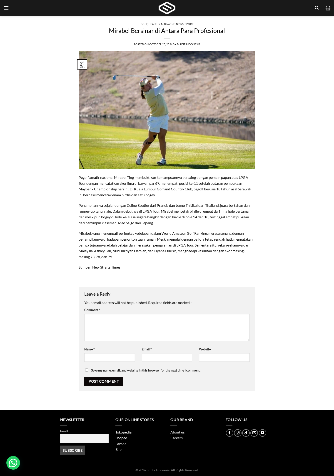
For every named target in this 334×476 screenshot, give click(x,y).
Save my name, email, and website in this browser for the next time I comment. (145, 370)
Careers (176, 438)
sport (189, 23)
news (180, 23)
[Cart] (328, 8)
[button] (13, 463)
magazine (168, 23)
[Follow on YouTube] (262, 433)
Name (89, 349)
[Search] (317, 7)
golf (144, 23)
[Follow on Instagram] (238, 433)
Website (205, 349)
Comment (92, 310)
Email (147, 349)
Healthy (154, 23)
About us (177, 432)
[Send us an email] (254, 433)
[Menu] (6, 7)
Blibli (119, 449)
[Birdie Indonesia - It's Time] (167, 8)
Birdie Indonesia (188, 44)
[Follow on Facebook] (229, 433)
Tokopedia (123, 432)
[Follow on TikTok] (246, 433)
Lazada (120, 443)
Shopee (121, 438)
